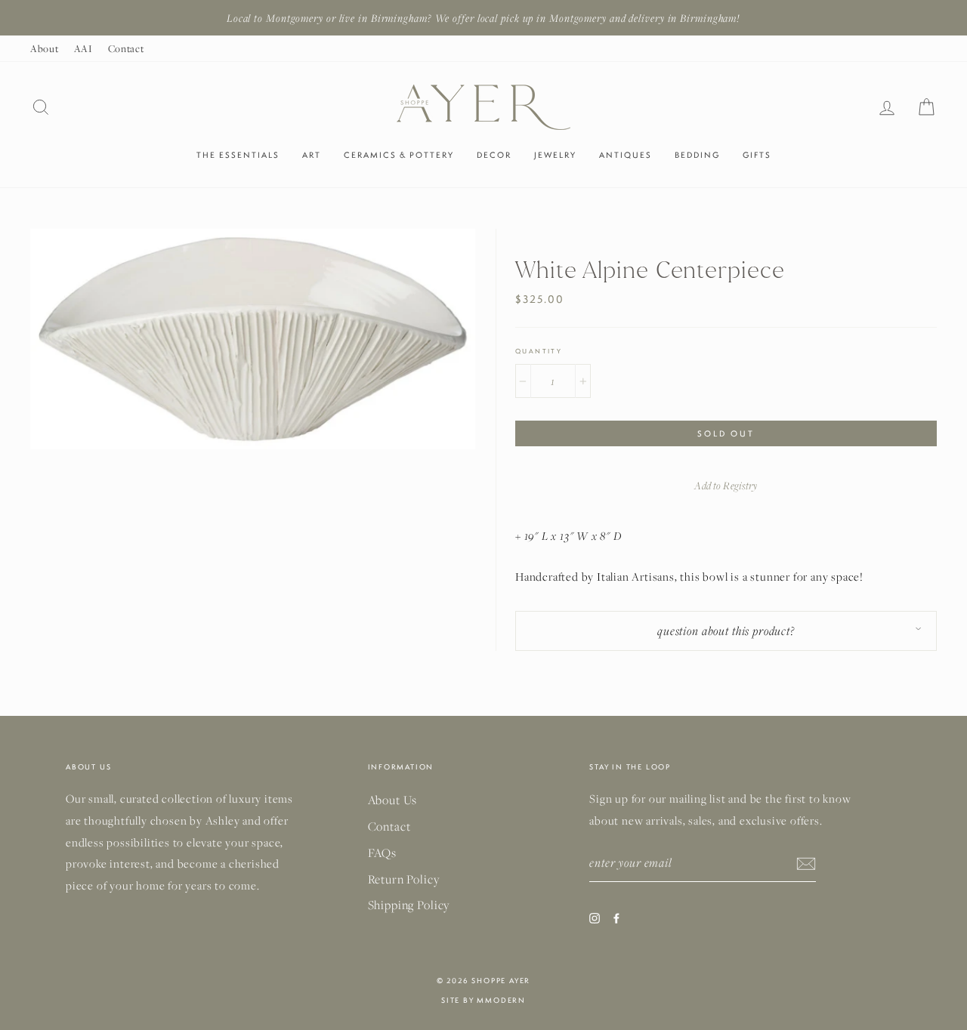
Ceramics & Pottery (399, 155)
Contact (126, 48)
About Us (393, 799)
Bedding (697, 155)
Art (311, 155)
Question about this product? (726, 630)
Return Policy (404, 879)
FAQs (382, 852)
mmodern (501, 1000)
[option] (483, 18)
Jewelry (555, 155)
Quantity (538, 351)
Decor (494, 155)
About (44, 48)
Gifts (757, 155)
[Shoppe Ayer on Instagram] (594, 916)
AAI (83, 48)
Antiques (625, 155)
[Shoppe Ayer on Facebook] (616, 916)
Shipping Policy (409, 904)
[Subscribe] (806, 862)
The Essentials (238, 155)
